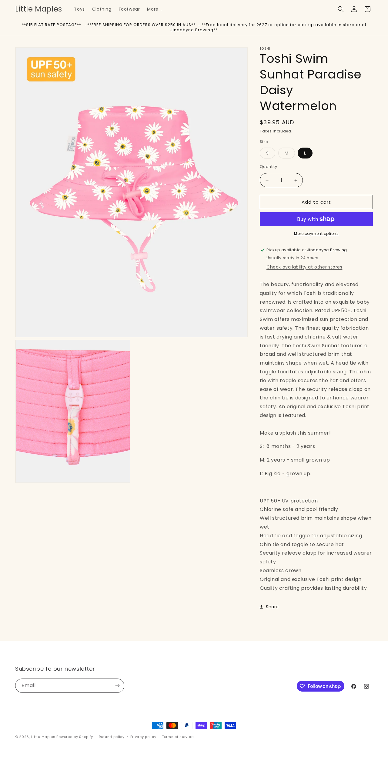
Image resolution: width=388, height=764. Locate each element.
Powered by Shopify (74, 736)
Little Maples (43, 736)
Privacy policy (143, 736)
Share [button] (272, 607)
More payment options (316, 233)
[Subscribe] (117, 686)
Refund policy (112, 736)
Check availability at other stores (304, 267)
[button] (340, 9)
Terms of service (177, 736)
